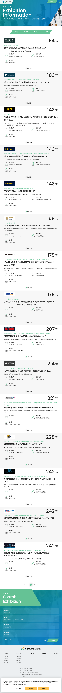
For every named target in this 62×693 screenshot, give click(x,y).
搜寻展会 (52, 2)
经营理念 (6, 658)
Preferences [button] (23, 684)
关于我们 (6, 653)
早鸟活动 (36, 32)
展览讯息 (18, 653)
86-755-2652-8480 (27, 668)
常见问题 (31, 653)
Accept (43, 688)
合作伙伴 (6, 662)
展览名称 (6, 610)
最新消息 (44, 653)
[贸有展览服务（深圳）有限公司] (7, 2)
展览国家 (6, 625)
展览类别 (6, 632)
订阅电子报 (24, 678)
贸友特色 (6, 656)
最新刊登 (26, 32)
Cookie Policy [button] (49, 682)
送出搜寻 (52, 640)
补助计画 (45, 32)
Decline (31, 688)
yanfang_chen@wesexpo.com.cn (31, 672)
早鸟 (6, 639)
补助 (10, 639)
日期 (5, 617)
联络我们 (56, 653)
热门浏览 (16, 32)
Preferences (18, 688)
